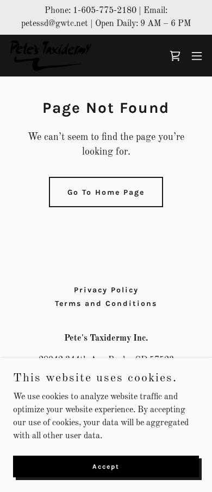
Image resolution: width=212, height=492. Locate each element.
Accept (106, 466)
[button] (197, 56)
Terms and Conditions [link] (106, 303)
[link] (50, 55)
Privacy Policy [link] (106, 290)
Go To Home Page (106, 192)
